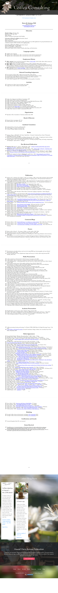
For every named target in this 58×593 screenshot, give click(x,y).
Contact (39, 569)
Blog (44, 569)
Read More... (5, 527)
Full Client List (29, 558)
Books (28, 569)
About (19, 569)
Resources (33, 569)
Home (14, 569)
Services (24, 569)
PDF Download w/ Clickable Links (29, 18)
